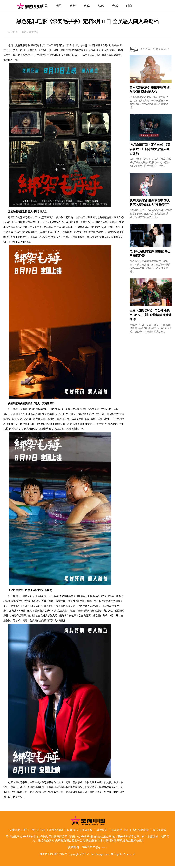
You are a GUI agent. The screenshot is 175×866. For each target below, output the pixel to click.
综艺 (101, 6)
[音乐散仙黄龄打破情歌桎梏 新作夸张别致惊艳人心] (151, 82)
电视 (87, 6)
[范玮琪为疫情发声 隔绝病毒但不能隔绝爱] (151, 246)
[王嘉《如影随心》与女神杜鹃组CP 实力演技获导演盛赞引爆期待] (151, 305)
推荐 (45, 6)
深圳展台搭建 (120, 829)
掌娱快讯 (102, 829)
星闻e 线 (87, 829)
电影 (73, 6)
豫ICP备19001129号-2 (53, 854)
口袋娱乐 (72, 829)
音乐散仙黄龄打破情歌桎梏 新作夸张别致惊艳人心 (150, 89)
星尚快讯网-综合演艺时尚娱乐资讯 (29, 6)
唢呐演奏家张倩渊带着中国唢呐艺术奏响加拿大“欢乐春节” (150, 202)
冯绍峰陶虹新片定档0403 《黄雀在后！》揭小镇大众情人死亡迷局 (150, 149)
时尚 (129, 6)
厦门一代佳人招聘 (34, 829)
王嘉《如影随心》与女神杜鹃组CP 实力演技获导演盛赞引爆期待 (150, 314)
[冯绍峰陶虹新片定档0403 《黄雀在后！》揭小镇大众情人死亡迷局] (151, 139)
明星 (59, 6)
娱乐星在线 (159, 829)
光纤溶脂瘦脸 (140, 829)
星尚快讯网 (56, 829)
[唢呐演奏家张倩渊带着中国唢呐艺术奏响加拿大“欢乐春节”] (151, 195)
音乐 (115, 6)
